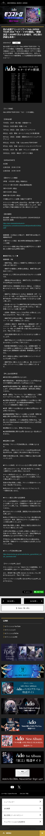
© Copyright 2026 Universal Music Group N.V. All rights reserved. (22, 828)
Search (36, 3)
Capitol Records (12, 793)
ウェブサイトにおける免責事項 (14, 822)
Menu (42, 3)
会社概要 (7, 808)
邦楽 (27, 793)
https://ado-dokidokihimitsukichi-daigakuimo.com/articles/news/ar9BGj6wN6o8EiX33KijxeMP (22, 226)
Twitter (19, 787)
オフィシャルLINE (11, 637)
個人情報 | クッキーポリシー (13, 815)
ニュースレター (9, 802)
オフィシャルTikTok (11, 633)
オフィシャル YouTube (12, 626)
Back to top (42, 833)
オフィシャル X (10, 630)
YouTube (12, 787)
